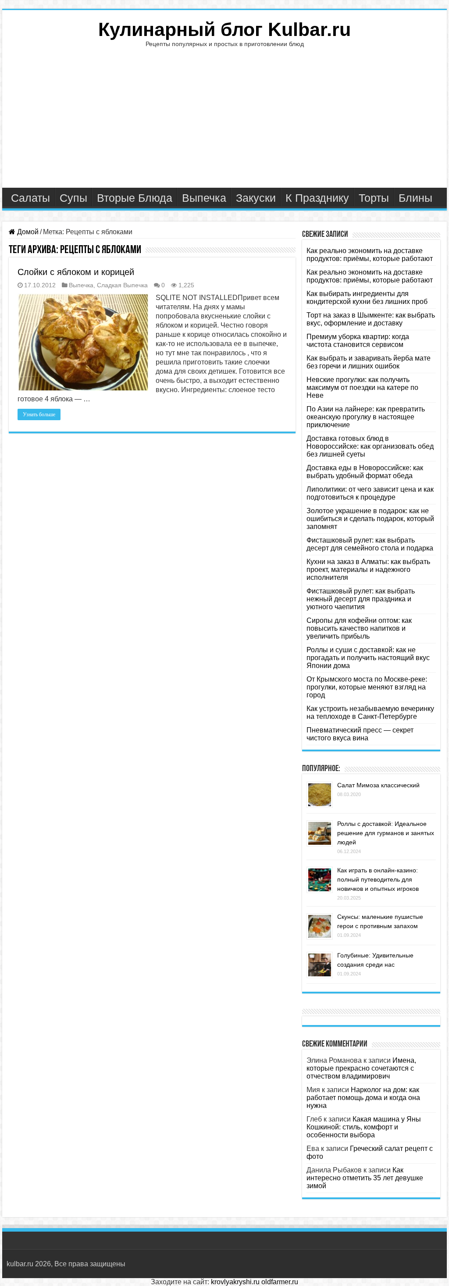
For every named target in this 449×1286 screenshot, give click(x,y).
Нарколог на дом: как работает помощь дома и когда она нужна (363, 1097)
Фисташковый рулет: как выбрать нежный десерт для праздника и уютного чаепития (360, 599)
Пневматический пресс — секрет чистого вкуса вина (359, 734)
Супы (73, 198)
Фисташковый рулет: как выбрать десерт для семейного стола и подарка (369, 544)
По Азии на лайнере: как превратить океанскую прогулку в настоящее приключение (365, 417)
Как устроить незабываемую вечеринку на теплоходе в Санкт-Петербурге (370, 712)
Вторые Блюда (134, 198)
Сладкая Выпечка (122, 285)
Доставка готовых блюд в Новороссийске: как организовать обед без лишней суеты (370, 446)
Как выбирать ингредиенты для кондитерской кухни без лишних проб (367, 297)
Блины (415, 198)
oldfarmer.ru (279, 1282)
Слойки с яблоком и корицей (76, 272)
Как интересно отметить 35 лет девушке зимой (364, 1178)
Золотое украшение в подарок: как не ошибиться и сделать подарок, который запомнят (370, 518)
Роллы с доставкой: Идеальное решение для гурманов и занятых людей (385, 833)
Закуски (256, 198)
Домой (27, 232)
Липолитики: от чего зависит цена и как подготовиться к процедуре (370, 493)
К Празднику (317, 198)
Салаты (30, 198)
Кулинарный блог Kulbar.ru (224, 29)
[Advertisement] (224, 122)
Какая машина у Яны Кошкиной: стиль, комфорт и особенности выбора (363, 1127)
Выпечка (204, 198)
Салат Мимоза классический (378, 785)
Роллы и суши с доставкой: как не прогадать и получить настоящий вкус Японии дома (368, 657)
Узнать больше (39, 414)
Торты (374, 198)
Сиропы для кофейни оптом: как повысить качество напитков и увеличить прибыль (359, 628)
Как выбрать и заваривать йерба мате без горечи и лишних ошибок (368, 362)
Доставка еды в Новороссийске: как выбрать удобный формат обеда (364, 471)
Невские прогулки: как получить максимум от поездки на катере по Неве (362, 387)
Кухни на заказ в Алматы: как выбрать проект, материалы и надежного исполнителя (368, 569)
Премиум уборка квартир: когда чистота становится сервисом (357, 340)
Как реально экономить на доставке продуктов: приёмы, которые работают (369, 254)
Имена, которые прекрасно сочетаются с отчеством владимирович (361, 1068)
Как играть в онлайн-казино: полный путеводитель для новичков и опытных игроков (378, 879)
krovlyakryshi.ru (235, 1282)
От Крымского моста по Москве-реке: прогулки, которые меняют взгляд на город (366, 687)
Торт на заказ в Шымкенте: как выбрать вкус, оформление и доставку (370, 319)
